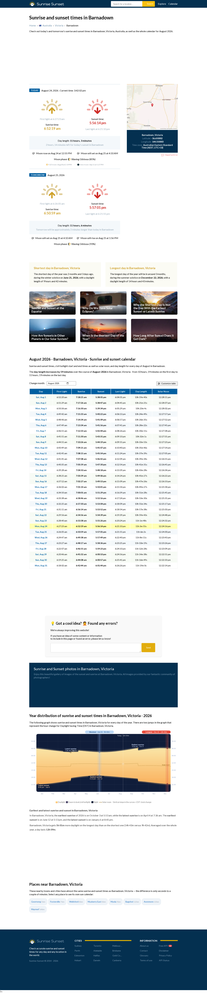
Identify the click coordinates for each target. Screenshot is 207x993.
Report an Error (171, 155)
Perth (77, 950)
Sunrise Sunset (50, 4)
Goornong (38, 901)
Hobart (78, 960)
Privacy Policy (165, 955)
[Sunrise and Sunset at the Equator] (52, 317)
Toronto (97, 945)
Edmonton (79, 955)
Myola (116, 901)
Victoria (59, 25)
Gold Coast (117, 955)
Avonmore (151, 901)
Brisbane (116, 950)
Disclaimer (164, 950)
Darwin (96, 960)
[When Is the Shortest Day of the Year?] (103, 344)
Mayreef (38, 909)
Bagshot (132, 901)
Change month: (37, 383)
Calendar (173, 3)
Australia (47, 25)
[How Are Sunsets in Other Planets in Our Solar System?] (52, 344)
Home (32, 25)
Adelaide (97, 950)
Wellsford (76, 901)
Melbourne (117, 945)
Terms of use (146, 960)
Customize (168, 383)
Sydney (78, 945)
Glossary (144, 955)
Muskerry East (97, 901)
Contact (144, 950)
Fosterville (57, 901)
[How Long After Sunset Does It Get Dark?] (154, 344)
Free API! (165, 945)
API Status (164, 960)
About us (144, 945)
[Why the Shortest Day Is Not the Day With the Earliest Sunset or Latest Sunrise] (154, 317)
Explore (162, 3)
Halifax (96, 955)
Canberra (116, 960)
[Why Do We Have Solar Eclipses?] (103, 317)
